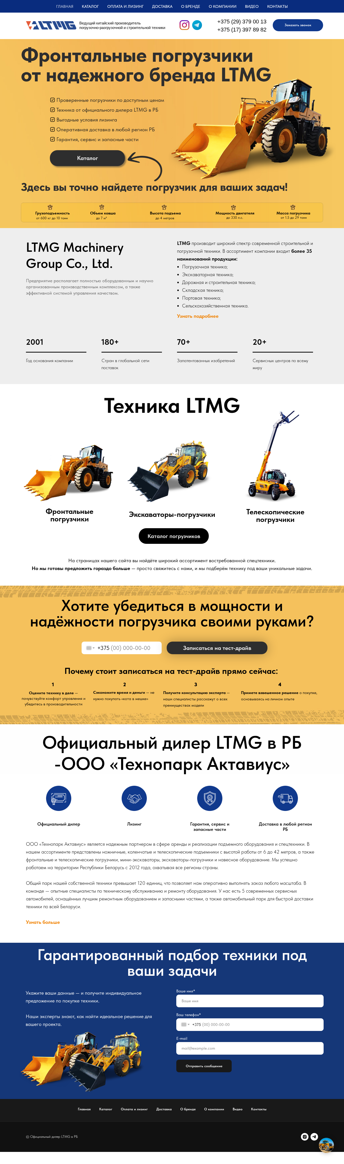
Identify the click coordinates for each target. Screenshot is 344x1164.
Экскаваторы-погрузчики (172, 514)
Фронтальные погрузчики (69, 515)
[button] (298, 25)
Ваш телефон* (188, 1014)
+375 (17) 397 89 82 (241, 29)
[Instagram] (304, 1137)
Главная (64, 6)
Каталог (105, 1109)
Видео (252, 6)
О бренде (190, 6)
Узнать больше (43, 922)
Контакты (277, 6)
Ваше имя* (185, 991)
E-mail (181, 1038)
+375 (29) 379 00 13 (241, 21)
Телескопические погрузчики (275, 515)
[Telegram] (314, 1137)
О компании (222, 6)
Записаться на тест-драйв (217, 647)
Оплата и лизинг (125, 6)
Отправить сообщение (204, 1066)
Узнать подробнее (198, 316)
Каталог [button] (90, 6)
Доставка (162, 6)
